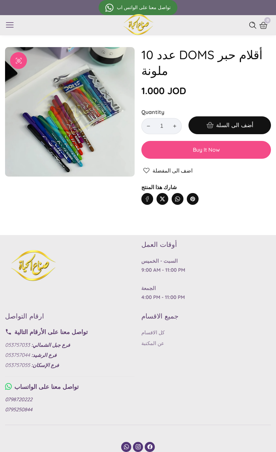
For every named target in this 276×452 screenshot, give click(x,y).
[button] (206, 192)
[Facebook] (150, 447)
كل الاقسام (153, 332)
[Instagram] (138, 447)
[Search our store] (254, 25)
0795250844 (18, 409)
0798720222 (18, 399)
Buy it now (206, 149)
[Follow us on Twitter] (162, 199)
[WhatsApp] (126, 447)
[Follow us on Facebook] (147, 199)
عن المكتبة (152, 343)
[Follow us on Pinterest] (193, 199)
